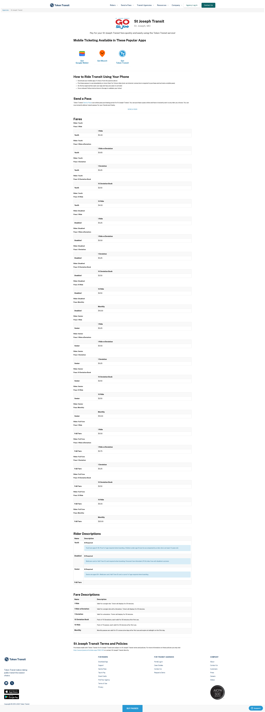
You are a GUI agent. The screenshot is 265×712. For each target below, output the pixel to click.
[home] (60, 5)
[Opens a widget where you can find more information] (256, 708)
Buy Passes (132, 708)
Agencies (5, 10)
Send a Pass (87, 102)
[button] (113, 5)
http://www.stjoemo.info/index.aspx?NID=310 (88, 650)
